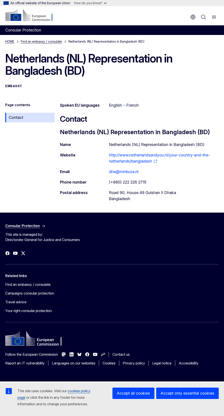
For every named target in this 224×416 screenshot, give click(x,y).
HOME (9, 41)
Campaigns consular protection (29, 293)
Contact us (121, 354)
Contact (16, 117)
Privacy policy (134, 363)
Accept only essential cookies (187, 393)
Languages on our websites (73, 363)
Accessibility (188, 363)
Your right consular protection (28, 311)
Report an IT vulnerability (25, 363)
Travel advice (15, 302)
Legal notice (162, 363)
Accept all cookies (133, 393)
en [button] (193, 17)
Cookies (109, 363)
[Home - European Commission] (31, 15)
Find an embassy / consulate (41, 41)
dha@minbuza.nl (123, 171)
